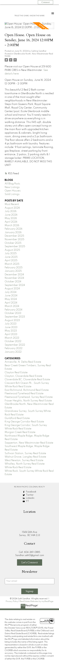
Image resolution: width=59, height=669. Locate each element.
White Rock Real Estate (18, 467)
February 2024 (13, 310)
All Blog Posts (12, 183)
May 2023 (11, 331)
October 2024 (13, 281)
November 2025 (14, 239)
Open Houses (13, 190)
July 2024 (10, 292)
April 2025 (11, 260)
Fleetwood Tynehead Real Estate (24, 393)
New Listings (12, 187)
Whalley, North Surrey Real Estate (25, 464)
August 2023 (12, 320)
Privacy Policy (12, 601)
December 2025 (14, 236)
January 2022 (13, 352)
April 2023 (11, 334)
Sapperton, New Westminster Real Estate (29, 443)
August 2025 (12, 250)
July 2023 (10, 324)
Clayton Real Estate (16, 372)
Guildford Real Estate (17, 418)
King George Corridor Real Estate (24, 421)
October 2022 (13, 341)
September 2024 (15, 285)
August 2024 (12, 288)
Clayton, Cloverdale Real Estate (23, 376)
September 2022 (15, 345)
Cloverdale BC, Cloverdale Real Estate (27, 379)
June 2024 (11, 295)
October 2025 (13, 243)
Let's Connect (29, 562)
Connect (45, 2)
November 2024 (14, 278)
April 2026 (11, 222)
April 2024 (11, 303)
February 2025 (14, 267)
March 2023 (12, 338)
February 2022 (13, 348)
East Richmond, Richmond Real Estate (27, 390)
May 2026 (11, 218)
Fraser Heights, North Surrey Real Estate (28, 400)
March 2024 (12, 306)
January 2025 (13, 271)
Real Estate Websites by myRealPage (36, 601)
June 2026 (11, 215)
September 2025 (15, 246)
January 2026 (13, 232)
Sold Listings (12, 194)
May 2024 (11, 299)
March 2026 (12, 225)
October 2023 (13, 313)
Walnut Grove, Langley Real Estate (25, 457)
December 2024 (14, 274)
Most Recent (12, 204)
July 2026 (10, 211)
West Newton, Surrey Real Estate (24, 460)
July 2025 (11, 253)
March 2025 (12, 264)
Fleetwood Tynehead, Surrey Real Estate (29, 397)
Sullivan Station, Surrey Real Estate (25, 453)
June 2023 (11, 327)
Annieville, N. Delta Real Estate (23, 362)
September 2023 (15, 317)
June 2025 (11, 257)
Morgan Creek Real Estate (20, 432)
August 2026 (12, 208)
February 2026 (13, 229)
